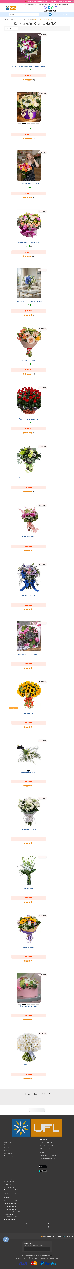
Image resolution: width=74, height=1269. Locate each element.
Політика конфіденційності (48, 1145)
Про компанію (8, 1142)
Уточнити (28, 487)
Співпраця (7, 1184)
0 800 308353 (9, 1214)
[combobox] (11, 28)
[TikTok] (48, 1227)
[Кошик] (49, 14)
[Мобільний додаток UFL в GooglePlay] (42, 1171)
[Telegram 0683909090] (49, 8)
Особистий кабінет (65, 4)
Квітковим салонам (46, 1142)
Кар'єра (6, 1147)
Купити (29, 75)
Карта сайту (8, 1153)
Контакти (7, 1145)
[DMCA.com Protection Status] (47, 1255)
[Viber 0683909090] (45, 8)
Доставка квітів (9, 1187)
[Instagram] (56, 8)
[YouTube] (27, 1227)
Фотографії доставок (10, 1179)
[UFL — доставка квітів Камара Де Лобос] (11, 7)
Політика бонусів (45, 1148)
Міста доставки (9, 1181)
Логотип (7, 1150)
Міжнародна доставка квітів (13, 1156)
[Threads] (48, 1223)
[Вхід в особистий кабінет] (59, 4)
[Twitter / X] (5, 1227)
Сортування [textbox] (9, 28)
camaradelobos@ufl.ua (13, 1201)
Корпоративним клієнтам (48, 1158)
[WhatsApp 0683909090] (52, 8)
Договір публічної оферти (48, 1155)
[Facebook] (27, 1223)
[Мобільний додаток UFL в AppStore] (43, 1166)
